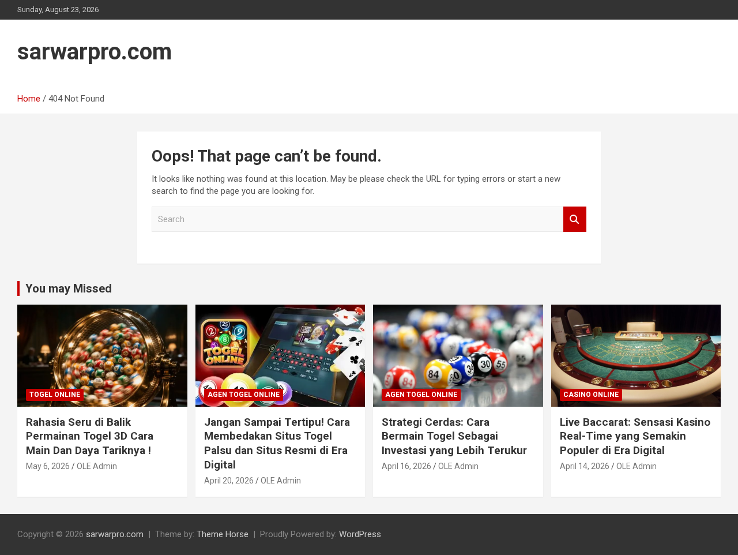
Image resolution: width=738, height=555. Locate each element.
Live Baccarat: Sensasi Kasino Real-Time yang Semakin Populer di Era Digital (635, 436)
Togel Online (54, 395)
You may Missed (68, 288)
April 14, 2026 (584, 466)
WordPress (360, 534)
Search (574, 219)
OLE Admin (97, 466)
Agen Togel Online (244, 395)
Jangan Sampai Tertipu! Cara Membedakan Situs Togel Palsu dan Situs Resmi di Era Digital (277, 443)
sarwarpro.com (94, 51)
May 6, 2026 (48, 466)
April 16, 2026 (406, 466)
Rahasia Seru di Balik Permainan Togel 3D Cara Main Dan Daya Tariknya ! (89, 436)
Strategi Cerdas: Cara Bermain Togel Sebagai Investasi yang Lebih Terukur (454, 436)
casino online (591, 395)
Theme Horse (222, 534)
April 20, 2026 (229, 480)
